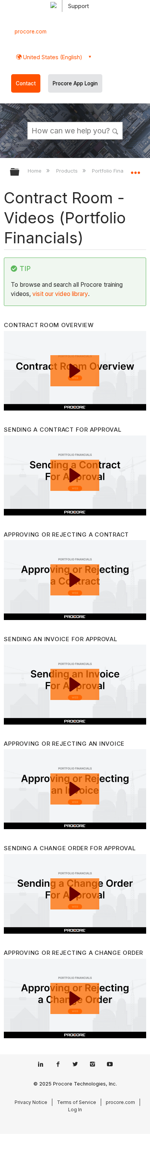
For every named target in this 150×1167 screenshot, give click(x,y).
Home (35, 171)
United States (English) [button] (52, 57)
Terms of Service (76, 1102)
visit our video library (60, 294)
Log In (75, 1109)
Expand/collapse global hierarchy (19, 172)
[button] (115, 130)
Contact (26, 83)
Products (67, 171)
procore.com (31, 31)
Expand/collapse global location (135, 169)
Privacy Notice (31, 1102)
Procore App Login (75, 83)
